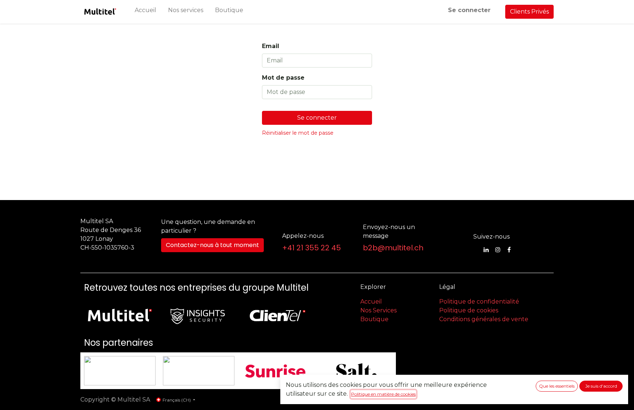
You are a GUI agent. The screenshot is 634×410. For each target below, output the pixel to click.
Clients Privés (529, 11)
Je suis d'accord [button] (601, 386)
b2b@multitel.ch (393, 248)
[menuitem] (145, 11)
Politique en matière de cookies (383, 394)
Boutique (374, 319)
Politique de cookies (468, 310)
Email (270, 46)
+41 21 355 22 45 (311, 248)
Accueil (371, 301)
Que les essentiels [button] (557, 386)
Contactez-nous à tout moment (212, 245)
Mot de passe (283, 77)
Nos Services (378, 310)
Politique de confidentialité (479, 301)
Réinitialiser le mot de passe (298, 133)
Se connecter (469, 10)
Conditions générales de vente (483, 319)
